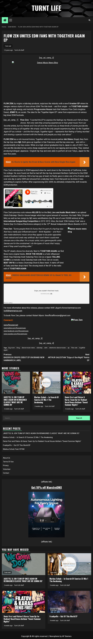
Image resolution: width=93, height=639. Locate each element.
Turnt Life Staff (19, 50)
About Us (6, 458)
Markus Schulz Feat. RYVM (13, 449)
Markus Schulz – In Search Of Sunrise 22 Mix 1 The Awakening (46, 400)
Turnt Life (46, 8)
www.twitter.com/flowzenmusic (15, 328)
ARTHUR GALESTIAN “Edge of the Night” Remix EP (68, 357)
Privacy (6, 465)
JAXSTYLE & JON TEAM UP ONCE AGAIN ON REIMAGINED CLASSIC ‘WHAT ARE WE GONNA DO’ (15, 401)
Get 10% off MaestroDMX (46, 487)
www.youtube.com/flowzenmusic (15, 334)
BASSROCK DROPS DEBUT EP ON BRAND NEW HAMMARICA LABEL (24, 357)
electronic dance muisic (57, 348)
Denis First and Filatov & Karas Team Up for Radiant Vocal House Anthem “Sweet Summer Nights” (76, 401)
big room (11, 348)
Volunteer (7, 469)
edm (45, 348)
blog (18, 348)
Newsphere (54, 636)
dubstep (40, 348)
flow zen (74, 348)
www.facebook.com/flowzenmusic (16, 331)
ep (69, 348)
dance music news (28, 348)
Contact (6, 473)
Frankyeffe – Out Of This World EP (16, 445)
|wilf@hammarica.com (13, 311)
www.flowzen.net (11, 325)
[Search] (89, 20)
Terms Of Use (8, 462)
